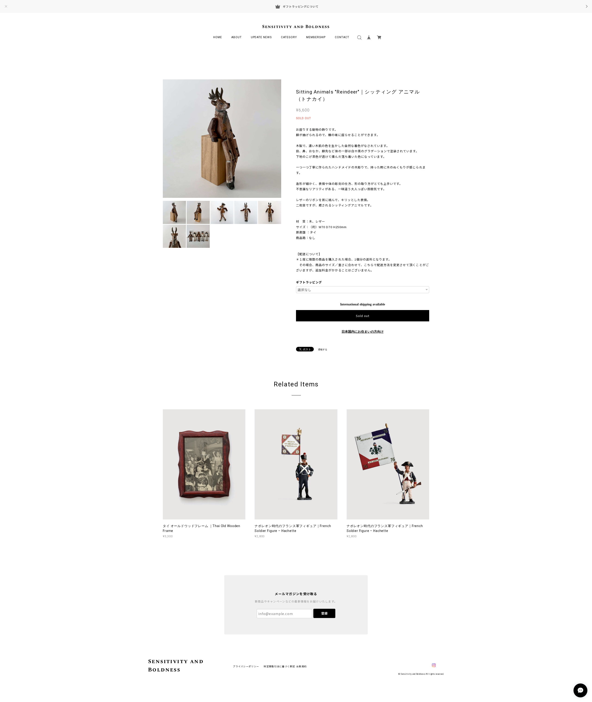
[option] (222, 138)
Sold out (362, 316)
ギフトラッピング (309, 282)
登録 (324, 613)
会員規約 (301, 666)
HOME (217, 37)
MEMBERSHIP (316, 37)
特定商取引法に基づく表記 (279, 666)
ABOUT (236, 37)
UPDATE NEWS (261, 37)
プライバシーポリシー (246, 666)
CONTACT (342, 37)
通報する (322, 349)
